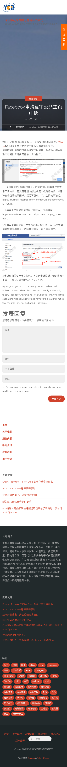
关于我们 (7, 431)
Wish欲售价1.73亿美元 (14, 634)
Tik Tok (7, 681)
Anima (31, 758)
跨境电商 (32, 708)
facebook (52, 665)
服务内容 (7, 438)
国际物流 (21, 692)
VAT (26, 681)
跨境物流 (19, 708)
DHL (23, 665)
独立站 (55, 698)
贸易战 (7, 708)
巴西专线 (8, 698)
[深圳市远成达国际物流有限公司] (9, 7)
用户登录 (7, 458)
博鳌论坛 (19, 687)
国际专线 (32, 687)
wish (47, 681)
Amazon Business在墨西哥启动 (19, 488)
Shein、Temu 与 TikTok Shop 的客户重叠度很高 (27, 481)
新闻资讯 (33, 98)
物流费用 (43, 698)
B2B (6, 665)
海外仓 (31, 698)
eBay (32, 665)
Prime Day (9, 676)
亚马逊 (7, 687)
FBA (6, 670)
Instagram (40, 670)
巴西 (54, 692)
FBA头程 (17, 670)
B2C (15, 665)
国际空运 (34, 692)
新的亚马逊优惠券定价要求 (16, 501)
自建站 (48, 703)
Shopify (43, 676)
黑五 (6, 714)
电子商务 (8, 703)
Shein (21, 676)
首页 (4, 425)
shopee (32, 676)
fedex (28, 670)
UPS (17, 681)
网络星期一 (22, 703)
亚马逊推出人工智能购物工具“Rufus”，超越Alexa (28, 640)
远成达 (44, 708)
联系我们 (7, 452)
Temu (54, 676)
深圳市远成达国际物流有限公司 (24, 20)
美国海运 (36, 703)
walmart (36, 681)
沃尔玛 (20, 698)
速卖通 (55, 708)
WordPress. (43, 758)
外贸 (45, 692)
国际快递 (8, 692)
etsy (42, 665)
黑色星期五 (18, 714)
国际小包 (45, 687)
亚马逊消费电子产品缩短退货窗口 (20, 495)
